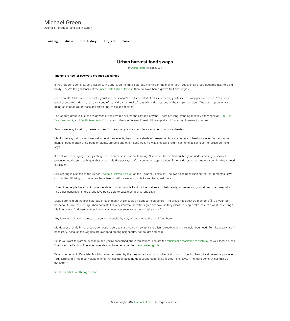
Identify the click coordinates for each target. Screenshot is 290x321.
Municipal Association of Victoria (187, 241)
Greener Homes (137, 68)
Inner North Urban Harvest (116, 89)
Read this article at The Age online (75, 272)
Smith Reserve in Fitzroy (96, 120)
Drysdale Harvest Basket (116, 174)
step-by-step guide (147, 245)
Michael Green (62, 22)
